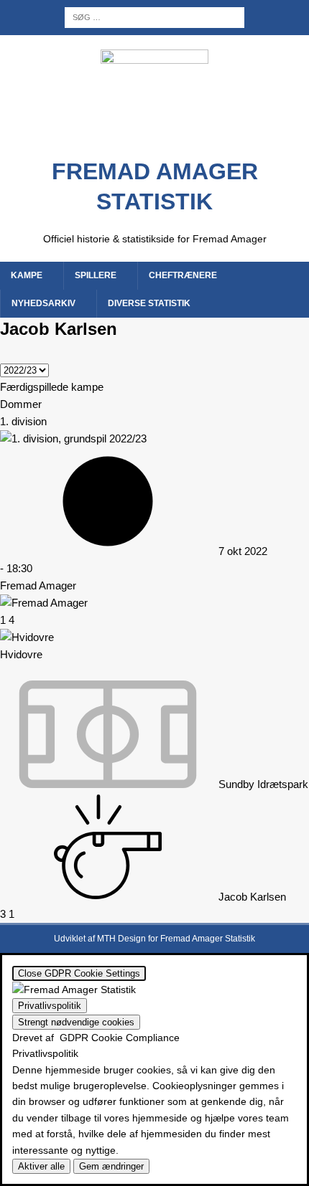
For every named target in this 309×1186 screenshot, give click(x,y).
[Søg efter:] (154, 16)
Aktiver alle (41, 1166)
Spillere (95, 275)
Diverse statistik (149, 303)
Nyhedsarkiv (43, 303)
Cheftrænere (183, 275)
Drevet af (96, 1037)
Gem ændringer (111, 1166)
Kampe (26, 275)
